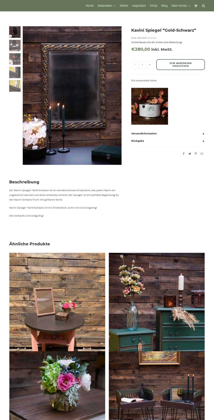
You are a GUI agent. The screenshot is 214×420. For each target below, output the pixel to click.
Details (160, 118)
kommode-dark (149, 106)
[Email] (202, 153)
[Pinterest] (196, 153)
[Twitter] (190, 153)
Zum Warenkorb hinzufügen (181, 64)
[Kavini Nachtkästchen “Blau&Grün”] (157, 374)
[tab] (168, 133)
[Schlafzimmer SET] (157, 285)
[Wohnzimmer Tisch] (57, 383)
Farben (147, 102)
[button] (203, 5)
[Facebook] (184, 153)
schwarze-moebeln (151, 110)
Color (140, 102)
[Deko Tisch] (57, 285)
